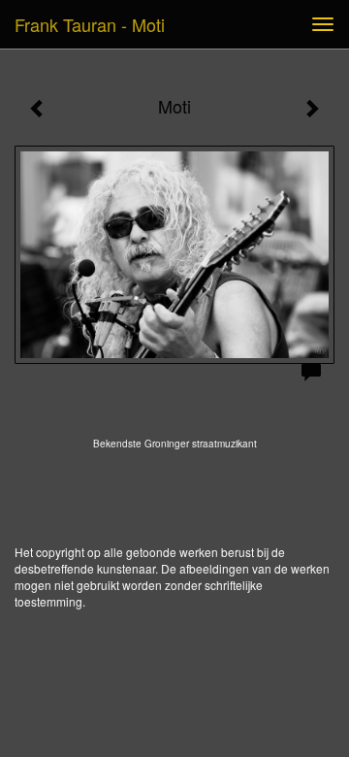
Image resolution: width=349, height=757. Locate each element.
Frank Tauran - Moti (90, 24)
